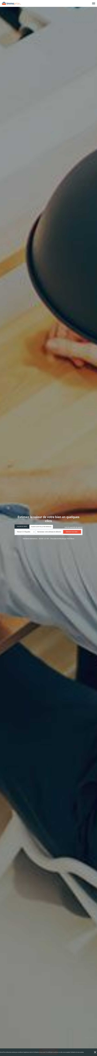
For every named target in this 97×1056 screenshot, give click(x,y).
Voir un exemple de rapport (73, 527)
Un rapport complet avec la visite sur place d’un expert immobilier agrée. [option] (48, 519)
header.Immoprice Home (11, 3)
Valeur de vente (22, 526)
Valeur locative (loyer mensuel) (41, 526)
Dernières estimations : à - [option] (48, 539)
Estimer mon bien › (72, 532)
